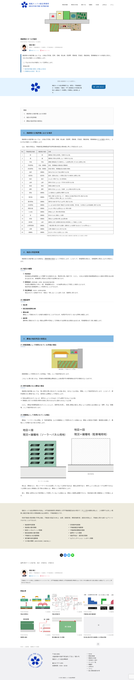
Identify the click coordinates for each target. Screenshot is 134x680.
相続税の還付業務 (30, 527)
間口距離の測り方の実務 (58, 637)
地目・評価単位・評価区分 (45, 563)
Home (21, 646)
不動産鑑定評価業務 (76, 527)
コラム (112, 4)
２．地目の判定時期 (30, 117)
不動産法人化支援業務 (32, 535)
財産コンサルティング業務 (33, 530)
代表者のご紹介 (92, 660)
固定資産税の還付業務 (32, 533)
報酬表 (90, 4)
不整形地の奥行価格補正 (90, 614)
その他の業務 (29, 541)
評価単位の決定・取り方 (32, 71)
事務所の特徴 (74, 4)
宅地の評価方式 (56, 614)
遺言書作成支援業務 (31, 538)
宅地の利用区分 (24, 614)
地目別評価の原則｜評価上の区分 (35, 69)
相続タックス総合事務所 (69, 677)
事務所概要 (65, 4)
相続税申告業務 (30, 525)
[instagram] (44, 50)
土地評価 (38, 41)
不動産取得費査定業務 (77, 530)
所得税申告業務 (75, 525)
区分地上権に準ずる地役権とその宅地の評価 (95, 637)
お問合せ (104, 4)
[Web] (34, 50)
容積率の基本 (23, 637)
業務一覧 (83, 4)
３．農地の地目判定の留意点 (33, 121)
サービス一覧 (92, 662)
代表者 (97, 4)
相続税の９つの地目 (34, 646)
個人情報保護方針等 (94, 670)
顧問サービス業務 (76, 533)
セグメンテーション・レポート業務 (81, 538)
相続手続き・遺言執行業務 (78, 535)
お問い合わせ (99, 87)
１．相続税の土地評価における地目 (35, 114)
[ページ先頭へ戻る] (98, 644)
